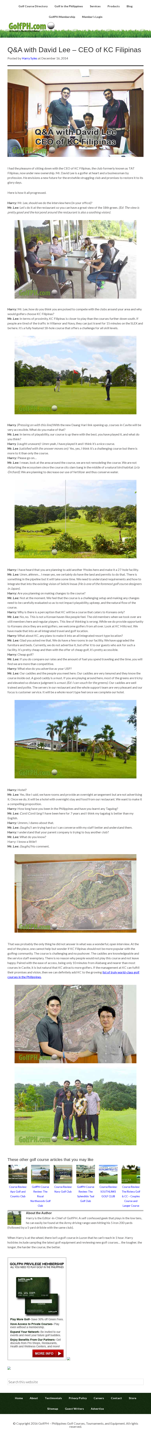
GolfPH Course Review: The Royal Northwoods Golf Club (40, 1196)
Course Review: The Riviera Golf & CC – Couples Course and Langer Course (131, 1196)
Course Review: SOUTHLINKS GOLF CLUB (108, 1191)
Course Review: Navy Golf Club (63, 1189)
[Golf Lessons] (9, 1368)
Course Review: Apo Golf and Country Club (18, 1191)
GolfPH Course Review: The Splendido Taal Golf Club (85, 1194)
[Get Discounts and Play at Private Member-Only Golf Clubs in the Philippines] (36, 1359)
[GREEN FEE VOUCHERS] (68, 1359)
